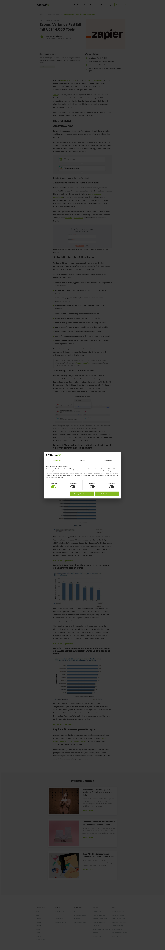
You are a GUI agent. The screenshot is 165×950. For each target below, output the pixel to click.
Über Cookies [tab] (108, 460)
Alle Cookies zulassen (107, 494)
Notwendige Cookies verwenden (82, 494)
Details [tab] (82, 460)
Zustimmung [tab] (57, 460)
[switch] (72, 486)
